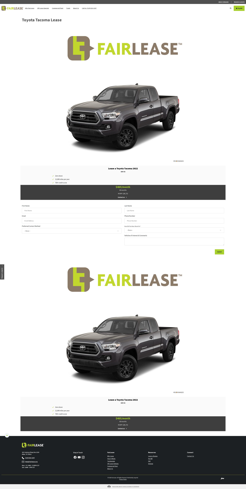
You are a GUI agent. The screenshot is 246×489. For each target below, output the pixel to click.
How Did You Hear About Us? (132, 226)
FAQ (149, 461)
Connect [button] (190, 452)
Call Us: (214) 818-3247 (89, 8)
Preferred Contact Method (31, 226)
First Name (26, 206)
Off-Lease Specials (43, 8)
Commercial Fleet (57, 8)
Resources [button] (152, 452)
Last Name (128, 206)
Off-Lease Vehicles (113, 464)
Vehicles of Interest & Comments (135, 235)
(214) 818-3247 (30, 458)
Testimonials (111, 461)
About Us (76, 8)
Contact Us (190, 456)
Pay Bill (157, 459)
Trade (68, 8)
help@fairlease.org (31, 462)
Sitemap (150, 464)
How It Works (111, 459)
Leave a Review (152, 456)
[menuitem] (225, 2)
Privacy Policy (123, 479)
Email (24, 216)
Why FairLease (29, 8)
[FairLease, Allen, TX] (12, 8)
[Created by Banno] (222, 478)
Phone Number (129, 216)
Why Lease (110, 456)
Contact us (121, 197)
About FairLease (224, 2)
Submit (219, 252)
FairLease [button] (110, 452)
